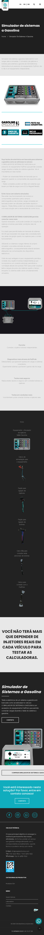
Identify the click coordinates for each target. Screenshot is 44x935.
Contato (8, 906)
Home (4, 36)
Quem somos (10, 897)
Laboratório (10, 901)
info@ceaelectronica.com (20, 851)
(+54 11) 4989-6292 (21, 856)
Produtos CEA (10, 883)
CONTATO (22, 801)
